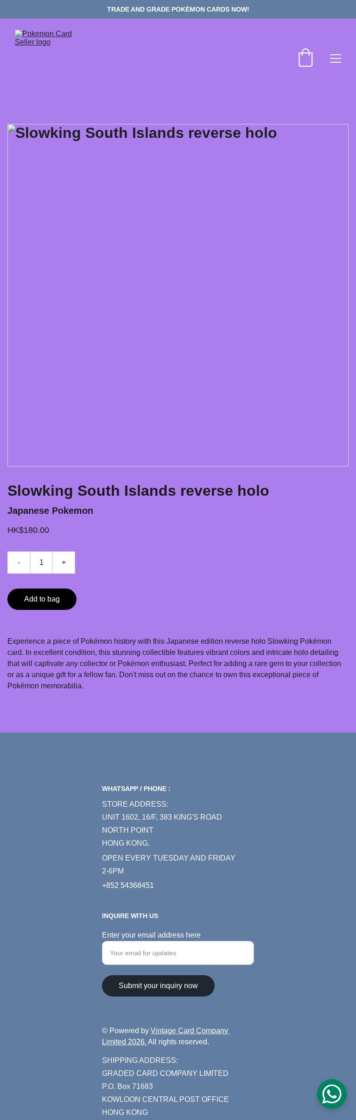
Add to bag (42, 599)
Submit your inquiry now (158, 986)
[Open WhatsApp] (332, 1094)
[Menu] (335, 58)
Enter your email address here (151, 935)
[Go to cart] (305, 58)
